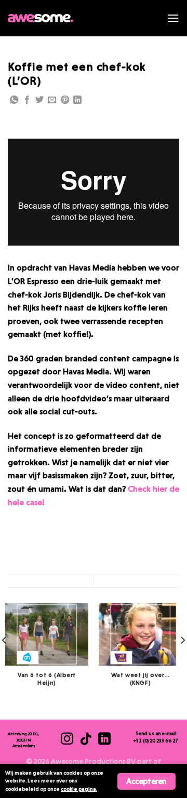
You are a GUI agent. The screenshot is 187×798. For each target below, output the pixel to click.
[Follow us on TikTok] (85, 740)
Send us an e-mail (156, 733)
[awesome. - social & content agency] (40, 18)
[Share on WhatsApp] (14, 100)
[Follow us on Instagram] (67, 740)
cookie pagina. (79, 789)
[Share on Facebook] (27, 100)
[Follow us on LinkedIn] (77, 100)
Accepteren (146, 781)
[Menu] (173, 18)
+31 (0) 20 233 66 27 (155, 740)
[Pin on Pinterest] (65, 100)
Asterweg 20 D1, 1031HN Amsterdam (23, 739)
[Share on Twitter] (39, 100)
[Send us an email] (52, 100)
